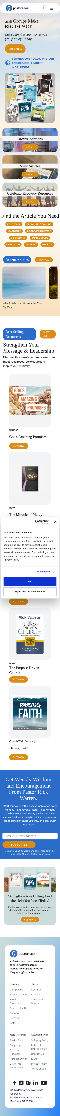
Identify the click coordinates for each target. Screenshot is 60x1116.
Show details (43, 571)
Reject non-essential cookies (30, 591)
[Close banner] (55, 522)
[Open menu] (51, 8)
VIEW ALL (43, 259)
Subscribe (19, 844)
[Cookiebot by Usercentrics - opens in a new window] (36, 522)
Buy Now (18, 445)
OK (30, 581)
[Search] (44, 8)
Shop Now (15, 48)
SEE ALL (30, 147)
